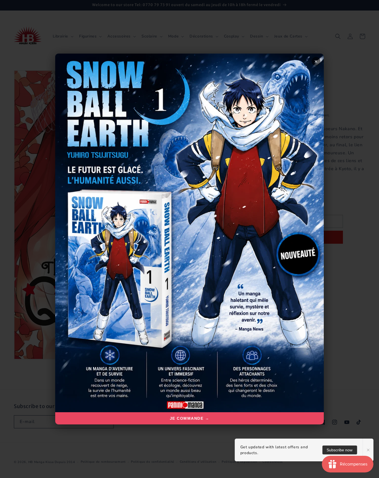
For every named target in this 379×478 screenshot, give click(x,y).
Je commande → (189, 418)
